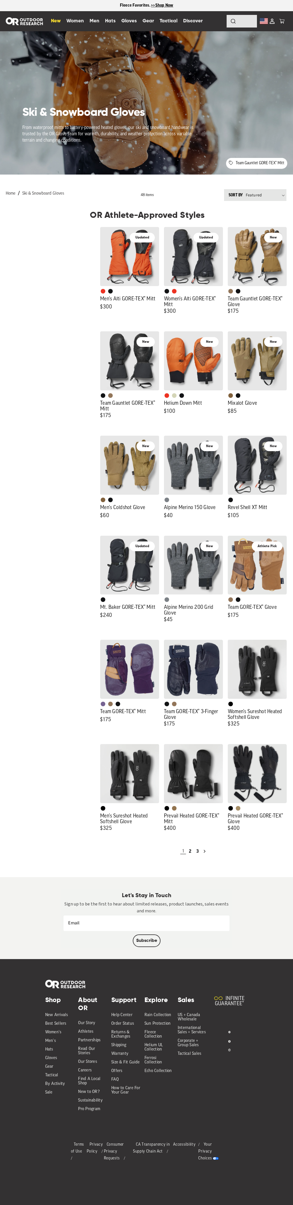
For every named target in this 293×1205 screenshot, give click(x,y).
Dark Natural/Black (174, 808)
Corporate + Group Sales (188, 1043)
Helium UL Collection (153, 1047)
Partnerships (89, 1040)
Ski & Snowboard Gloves (43, 193)
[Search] (217, 21)
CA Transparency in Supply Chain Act (151, 1148)
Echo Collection (158, 1071)
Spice (103, 291)
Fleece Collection (153, 1034)
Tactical (51, 1075)
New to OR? (89, 1092)
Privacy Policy (95, 1148)
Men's (50, 1041)
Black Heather (167, 500)
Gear (49, 1067)
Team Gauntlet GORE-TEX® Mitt (260, 163)
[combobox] (242, 21)
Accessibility (184, 1145)
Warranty (119, 1054)
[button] (281, 21)
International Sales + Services (192, 1030)
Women (75, 21)
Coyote (230, 395)
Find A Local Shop (89, 1081)
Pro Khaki (174, 395)
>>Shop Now (162, 5)
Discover (193, 21)
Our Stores (87, 1062)
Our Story (86, 1023)
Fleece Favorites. (135, 5)
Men (94, 21)
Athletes (85, 1032)
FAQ (115, 1079)
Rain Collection (157, 1015)
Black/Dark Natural (238, 808)
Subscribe (146, 940)
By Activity (55, 1084)
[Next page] (204, 851)
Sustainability (90, 1100)
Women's (53, 1032)
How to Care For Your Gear (125, 1090)
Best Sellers (55, 1024)
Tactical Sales (189, 1054)
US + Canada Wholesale (189, 1017)
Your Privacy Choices (205, 1152)
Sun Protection (157, 1024)
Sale (49, 1092)
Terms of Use (77, 1148)
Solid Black (230, 704)
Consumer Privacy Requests (114, 1152)
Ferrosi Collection (153, 1060)
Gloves (51, 1058)
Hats (49, 1049)
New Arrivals (56, 1015)
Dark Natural (230, 291)
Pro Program (89, 1109)
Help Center (121, 1015)
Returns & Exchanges (120, 1034)
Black (110, 291)
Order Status (122, 1024)
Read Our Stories (86, 1051)
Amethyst (103, 704)
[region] (146, 5)
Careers (85, 1070)
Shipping (118, 1045)
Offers (116, 1071)
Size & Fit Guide (125, 1062)
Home (10, 193)
